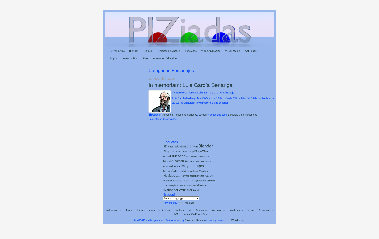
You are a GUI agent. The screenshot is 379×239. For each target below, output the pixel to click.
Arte (196, 147)
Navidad (169, 175)
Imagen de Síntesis (169, 50)
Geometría (179, 160)
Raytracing (177, 181)
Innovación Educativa (164, 58)
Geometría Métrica (194, 161)
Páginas (114, 58)
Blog (166, 151)
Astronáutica (117, 50)
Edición (166, 156)
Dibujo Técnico (202, 151)
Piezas (200, 175)
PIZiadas (167, 180)
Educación (178, 156)
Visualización (232, 50)
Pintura (208, 176)
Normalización (188, 175)
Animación (185, 146)
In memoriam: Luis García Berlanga (190, 84)
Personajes (180, 114)
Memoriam (167, 114)
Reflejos (185, 181)
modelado (194, 171)
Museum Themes (195, 220)
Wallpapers (186, 190)
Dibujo (149, 50)
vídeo (198, 185)
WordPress (237, 220)
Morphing (203, 171)
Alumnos (172, 146)
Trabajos (179, 185)
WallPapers (251, 50)
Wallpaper (170, 190)
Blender (134, 50)
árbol (196, 190)
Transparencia (189, 185)
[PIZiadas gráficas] (189, 29)
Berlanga (233, 114)
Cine (241, 114)
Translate (188, 202)
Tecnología (169, 185)
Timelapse (191, 50)
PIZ (212, 176)
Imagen (186, 165)
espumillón (198, 156)
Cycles (184, 151)
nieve (178, 176)
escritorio (190, 156)
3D (165, 146)
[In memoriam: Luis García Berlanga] (159, 101)
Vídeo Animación (211, 50)
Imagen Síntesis (182, 171)
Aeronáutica (130, 58)
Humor (176, 165)
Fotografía (167, 161)
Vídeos (205, 185)
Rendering (192, 181)
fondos (206, 156)
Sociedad (192, 114)
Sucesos (203, 114)
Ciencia (175, 151)
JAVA (145, 58)
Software (211, 180)
